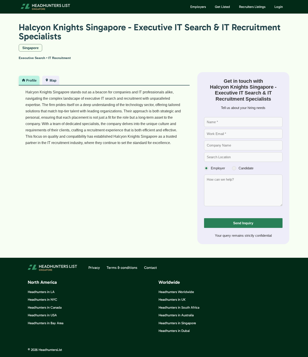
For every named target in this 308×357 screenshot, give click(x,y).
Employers (198, 7)
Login (278, 7)
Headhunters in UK (172, 300)
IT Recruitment (59, 58)
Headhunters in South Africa (179, 307)
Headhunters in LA (41, 292)
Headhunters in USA (42, 315)
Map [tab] (53, 80)
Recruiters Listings (252, 7)
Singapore (30, 48)
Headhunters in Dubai (174, 331)
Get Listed (222, 7)
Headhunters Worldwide (176, 292)
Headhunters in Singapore (177, 323)
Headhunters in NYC (42, 300)
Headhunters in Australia (176, 315)
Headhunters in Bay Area (45, 323)
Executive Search (32, 58)
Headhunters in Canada (45, 307)
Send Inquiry (243, 223)
